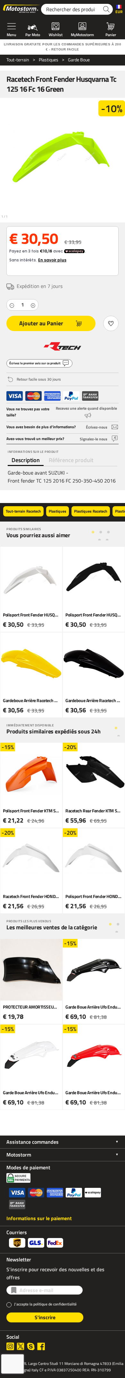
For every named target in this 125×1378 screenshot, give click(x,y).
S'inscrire (45, 1317)
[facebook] (41, 1346)
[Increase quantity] (33, 305)
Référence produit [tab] (71, 460)
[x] (20, 1346)
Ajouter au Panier (41, 323)
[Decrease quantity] (11, 305)
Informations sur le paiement (39, 1218)
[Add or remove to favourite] (111, 323)
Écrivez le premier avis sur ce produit (35, 363)
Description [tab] (26, 460)
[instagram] (10, 1346)
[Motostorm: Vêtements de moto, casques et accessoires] (22, 9)
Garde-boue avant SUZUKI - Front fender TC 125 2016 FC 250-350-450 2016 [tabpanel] (62, 477)
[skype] (31, 1346)
